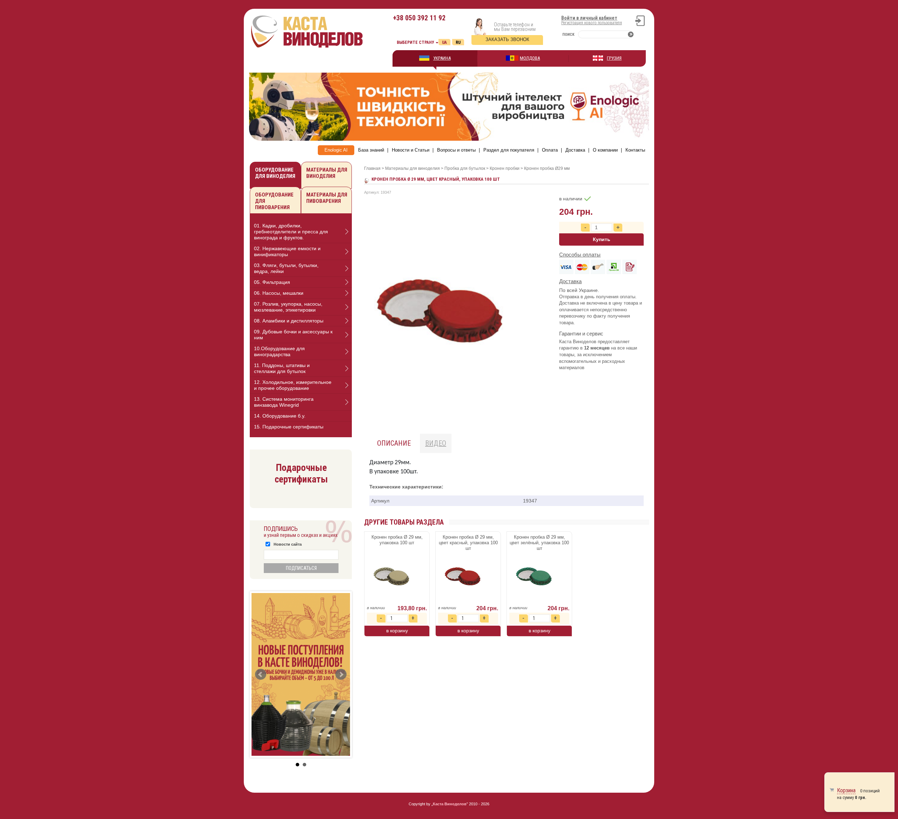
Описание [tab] (394, 443)
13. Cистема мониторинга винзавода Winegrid (284, 402)
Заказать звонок (507, 39)
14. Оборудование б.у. (280, 416)
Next (341, 674)
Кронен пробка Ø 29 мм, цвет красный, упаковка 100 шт (468, 542)
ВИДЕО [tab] (435, 443)
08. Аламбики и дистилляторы (288, 321)
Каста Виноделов (450, 804)
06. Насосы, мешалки (278, 293)
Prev (260, 674)
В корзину (397, 630)
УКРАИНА (442, 58)
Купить (601, 239)
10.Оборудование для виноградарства (279, 351)
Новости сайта (288, 544)
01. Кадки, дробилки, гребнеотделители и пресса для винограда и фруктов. (291, 231)
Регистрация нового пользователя (591, 22)
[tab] (301, 232)
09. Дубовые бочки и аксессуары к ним (293, 334)
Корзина (846, 790)
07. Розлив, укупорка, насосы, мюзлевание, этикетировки (288, 307)
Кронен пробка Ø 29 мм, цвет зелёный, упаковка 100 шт (539, 542)
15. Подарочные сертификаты (288, 427)
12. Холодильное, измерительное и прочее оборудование (292, 385)
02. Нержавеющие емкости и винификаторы (287, 251)
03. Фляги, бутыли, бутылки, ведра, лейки (286, 268)
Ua (444, 42)
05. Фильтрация (272, 282)
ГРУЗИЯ (614, 58)
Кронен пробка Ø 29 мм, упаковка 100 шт (397, 539)
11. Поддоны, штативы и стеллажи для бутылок (282, 368)
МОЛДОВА (530, 58)
